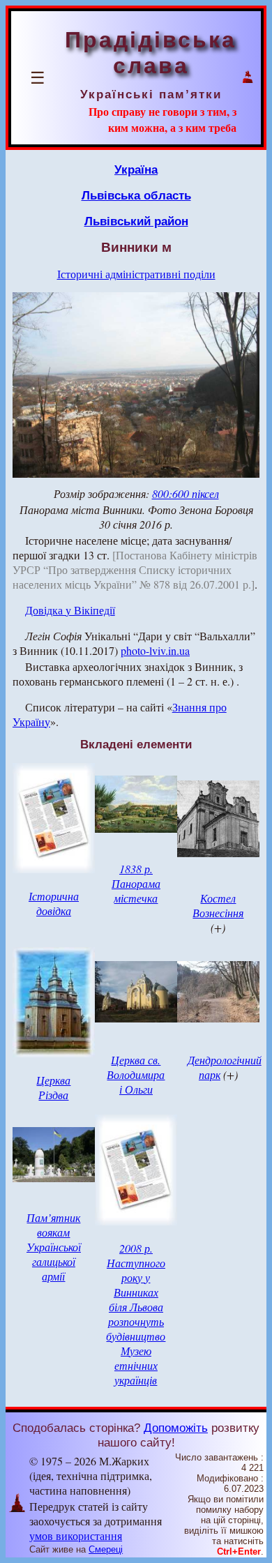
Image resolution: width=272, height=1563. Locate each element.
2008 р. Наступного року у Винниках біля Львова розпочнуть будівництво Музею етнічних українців (135, 1314)
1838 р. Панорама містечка (136, 883)
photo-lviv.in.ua (155, 650)
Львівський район (136, 221)
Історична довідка (54, 903)
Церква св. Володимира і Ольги (136, 1074)
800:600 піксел (185, 493)
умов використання (75, 1535)
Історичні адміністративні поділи (136, 273)
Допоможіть (176, 1428)
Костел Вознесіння (217, 905)
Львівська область (136, 195)
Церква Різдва (53, 1087)
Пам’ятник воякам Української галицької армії (54, 1246)
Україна (136, 169)
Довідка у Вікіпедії (70, 610)
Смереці (106, 1549)
